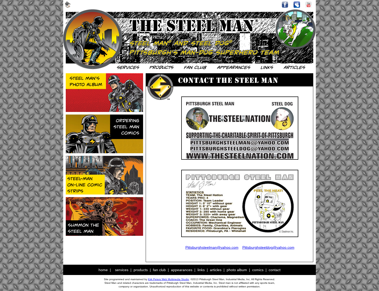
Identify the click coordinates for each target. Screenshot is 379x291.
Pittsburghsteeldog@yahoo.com (268, 247)
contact (275, 270)
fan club (159, 270)
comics (257, 270)
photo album (237, 270)
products (141, 270)
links (201, 270)
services (121, 270)
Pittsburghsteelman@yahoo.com (211, 247)
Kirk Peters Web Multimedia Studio (168, 279)
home (103, 270)
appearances (181, 270)
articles (215, 270)
